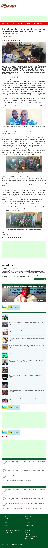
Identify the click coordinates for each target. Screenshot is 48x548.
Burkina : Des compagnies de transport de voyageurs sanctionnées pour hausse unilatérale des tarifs (26, 383)
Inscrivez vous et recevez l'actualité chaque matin (11, 530)
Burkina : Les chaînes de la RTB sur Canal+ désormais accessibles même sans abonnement (25, 376)
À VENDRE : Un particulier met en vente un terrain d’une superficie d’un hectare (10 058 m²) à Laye (25, 476)
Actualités (7, 26)
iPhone (29, 534)
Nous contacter (27, 530)
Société (11, 26)
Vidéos (17, 23)
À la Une (12, 23)
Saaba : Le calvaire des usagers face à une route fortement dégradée (23, 398)
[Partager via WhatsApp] (15, 40)
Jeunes (5, 526)
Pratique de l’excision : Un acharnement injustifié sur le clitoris (19, 480)
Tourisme (5, 522)
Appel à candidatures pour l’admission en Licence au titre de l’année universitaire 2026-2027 (25, 471)
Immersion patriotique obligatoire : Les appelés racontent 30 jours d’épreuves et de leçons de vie (26, 391)
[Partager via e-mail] (8, 40)
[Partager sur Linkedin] (13, 40)
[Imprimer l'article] (19, 40)
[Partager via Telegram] (17, 40)
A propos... (27, 518)
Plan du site (28, 522)
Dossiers (23, 23)
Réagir (11, 316)
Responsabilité (28, 526)
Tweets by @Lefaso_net (6, 436)
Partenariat (28, 521)
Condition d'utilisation (29, 525)
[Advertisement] (24, 18)
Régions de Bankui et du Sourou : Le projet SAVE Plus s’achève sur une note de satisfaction (26, 323)
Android (26, 534)
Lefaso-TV (5, 519)
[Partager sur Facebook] (10, 237)
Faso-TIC (5, 523)
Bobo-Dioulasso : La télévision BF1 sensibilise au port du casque (22, 367)
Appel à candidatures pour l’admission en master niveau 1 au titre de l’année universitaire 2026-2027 (25, 462)
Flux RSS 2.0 (28, 523)
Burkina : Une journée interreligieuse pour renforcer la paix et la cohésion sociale (26, 330)
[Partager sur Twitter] (11, 40)
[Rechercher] (8, 23)
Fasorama (5, 521)
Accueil (3, 26)
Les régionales (6, 518)
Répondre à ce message (40, 279)
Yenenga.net (6, 525)
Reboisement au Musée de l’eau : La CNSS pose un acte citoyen (22, 352)
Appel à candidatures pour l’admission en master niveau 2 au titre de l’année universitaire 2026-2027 (25, 466)
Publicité (27, 519)
